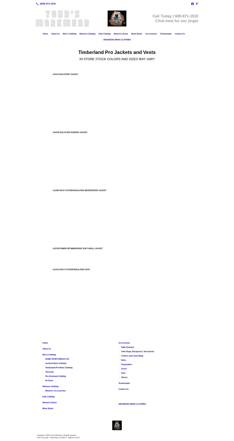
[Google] (197, 4)
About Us (55, 34)
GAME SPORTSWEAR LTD (57, 359)
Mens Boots (136, 34)
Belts (123, 360)
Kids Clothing (105, 34)
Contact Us (180, 34)
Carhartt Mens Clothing (55, 363)
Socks (124, 369)
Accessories (151, 34)
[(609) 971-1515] (45, 4)
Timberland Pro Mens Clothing (58, 368)
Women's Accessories (55, 391)
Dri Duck (49, 380)
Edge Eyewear (127, 347)
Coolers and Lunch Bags (132, 356)
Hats (123, 373)
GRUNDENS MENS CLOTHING (117, 40)
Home (45, 34)
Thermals (49, 372)
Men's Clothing (69, 34)
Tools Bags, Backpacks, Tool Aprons (137, 351)
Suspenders (126, 364)
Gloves (124, 377)
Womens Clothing (87, 34)
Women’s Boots (121, 34)
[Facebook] (192, 4)
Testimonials (166, 34)
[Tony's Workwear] (117, 425)
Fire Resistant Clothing (55, 376)
